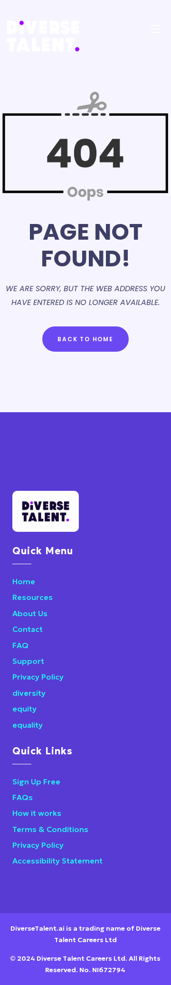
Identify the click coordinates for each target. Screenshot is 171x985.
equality (27, 725)
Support (28, 661)
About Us (30, 613)
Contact (27, 629)
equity (24, 708)
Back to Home (85, 339)
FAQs (22, 797)
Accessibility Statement (57, 860)
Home (23, 581)
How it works (36, 813)
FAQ (20, 645)
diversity (29, 693)
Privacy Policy (38, 676)
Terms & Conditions (50, 829)
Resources (32, 597)
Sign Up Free (36, 781)
